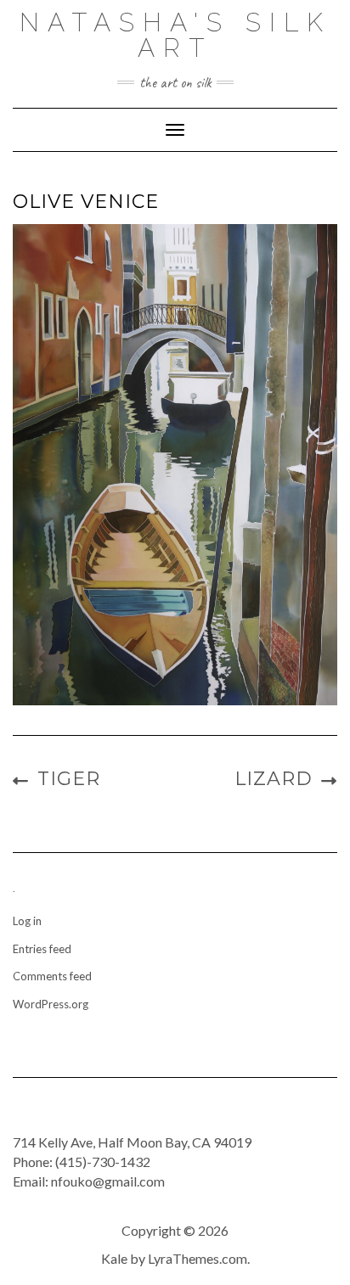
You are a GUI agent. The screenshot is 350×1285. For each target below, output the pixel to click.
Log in (27, 921)
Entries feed (42, 949)
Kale (114, 1258)
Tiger (68, 778)
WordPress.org (50, 1004)
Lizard (273, 778)
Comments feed (52, 976)
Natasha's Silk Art (175, 35)
